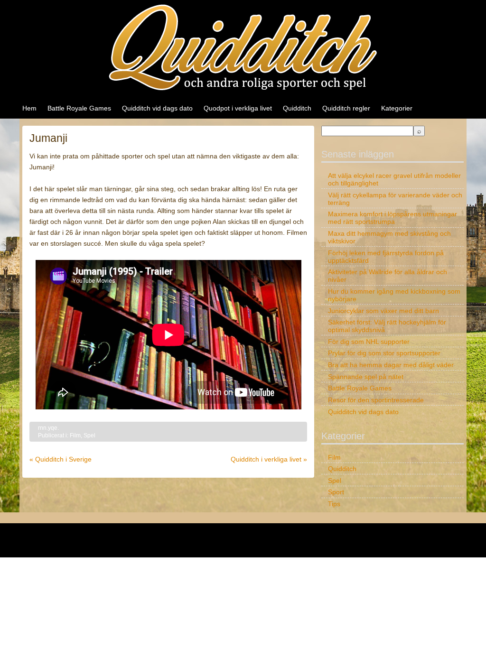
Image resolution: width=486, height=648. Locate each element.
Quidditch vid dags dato (157, 108)
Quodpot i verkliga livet (238, 108)
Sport (336, 492)
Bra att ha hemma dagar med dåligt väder (391, 365)
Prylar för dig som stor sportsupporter (384, 353)
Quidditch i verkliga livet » (269, 459)
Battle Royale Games (79, 108)
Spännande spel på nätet (365, 376)
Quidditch (297, 108)
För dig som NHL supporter (369, 341)
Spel (89, 435)
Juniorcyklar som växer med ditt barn (383, 311)
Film (75, 435)
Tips (334, 504)
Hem (29, 108)
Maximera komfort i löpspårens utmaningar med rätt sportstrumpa (392, 217)
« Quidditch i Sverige (60, 459)
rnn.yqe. (48, 428)
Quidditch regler (346, 108)
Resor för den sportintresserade (376, 400)
